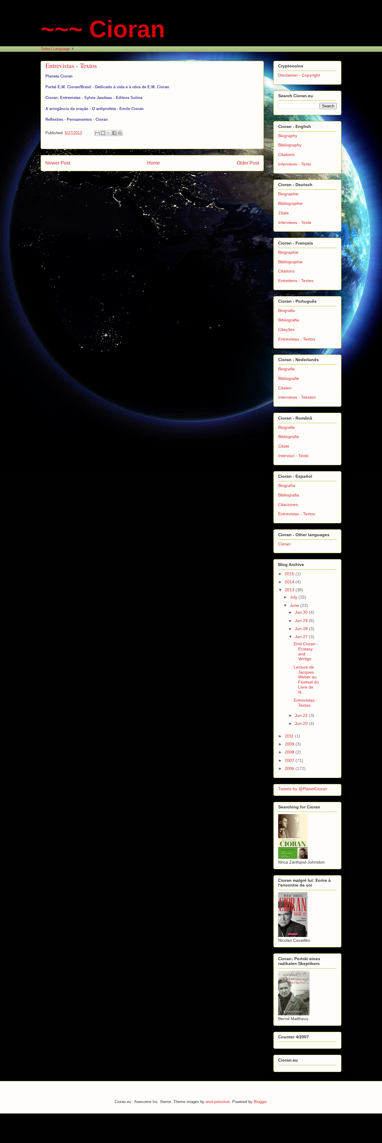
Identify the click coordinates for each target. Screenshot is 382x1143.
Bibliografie (288, 378)
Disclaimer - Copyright (299, 75)
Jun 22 (302, 715)
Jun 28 (302, 628)
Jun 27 (302, 636)
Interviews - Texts (294, 164)
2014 (290, 581)
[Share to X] (109, 133)
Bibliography (289, 145)
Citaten (285, 388)
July (294, 597)
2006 (290, 768)
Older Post (248, 163)
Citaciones (288, 504)
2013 (290, 589)
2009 (290, 744)
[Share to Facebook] (114, 133)
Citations (286, 154)
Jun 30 (302, 612)
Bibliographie (290, 203)
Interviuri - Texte (293, 455)
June (295, 605)
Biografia (286, 310)
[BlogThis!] (103, 133)
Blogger (260, 1101)
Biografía (286, 485)
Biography (287, 135)
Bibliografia (288, 320)
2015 (290, 573)
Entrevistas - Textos (296, 339)
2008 (290, 752)
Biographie (288, 193)
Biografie (286, 368)
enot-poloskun (218, 1101)
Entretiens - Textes (295, 280)
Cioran (284, 544)
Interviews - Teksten (297, 397)
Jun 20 (302, 723)
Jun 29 (302, 620)
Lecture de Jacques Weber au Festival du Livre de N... (306, 680)
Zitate (283, 213)
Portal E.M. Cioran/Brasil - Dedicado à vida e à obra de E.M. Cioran (107, 87)
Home (153, 163)
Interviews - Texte (294, 222)
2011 (290, 736)
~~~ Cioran (103, 29)
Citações (286, 329)
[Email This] (97, 133)
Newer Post (57, 163)
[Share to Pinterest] (120, 133)
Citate (283, 446)
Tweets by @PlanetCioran (302, 788)
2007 (290, 760)
